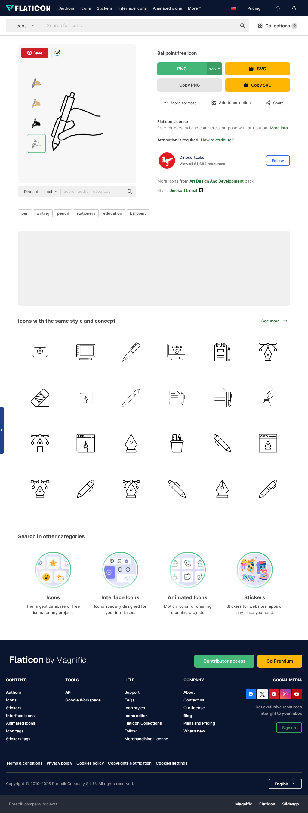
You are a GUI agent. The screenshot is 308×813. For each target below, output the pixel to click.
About (189, 692)
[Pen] (268, 352)
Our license (194, 707)
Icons (85, 8)
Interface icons (132, 8)
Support (132, 692)
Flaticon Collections (143, 723)
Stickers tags (18, 738)
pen (25, 213)
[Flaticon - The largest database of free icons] (28, 8)
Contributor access (224, 661)
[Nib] (222, 489)
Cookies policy (90, 763)
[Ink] (268, 397)
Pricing (254, 8)
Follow (131, 731)
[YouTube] (297, 694)
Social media (287, 679)
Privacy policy (59, 763)
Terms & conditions (24, 763)
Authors (66, 8)
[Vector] (131, 489)
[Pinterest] (274, 694)
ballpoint (138, 213)
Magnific (243, 804)
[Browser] (86, 443)
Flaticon (267, 804)
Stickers (104, 8)
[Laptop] (40, 352)
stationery (85, 213)
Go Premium (279, 661)
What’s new (194, 731)
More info (279, 127)
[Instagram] (285, 694)
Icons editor (136, 715)
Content (16, 679)
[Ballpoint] (131, 352)
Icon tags (14, 731)
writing (42, 213)
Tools (72, 679)
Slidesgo (290, 804)
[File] (222, 397)
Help (129, 679)
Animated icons (167, 8)
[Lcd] (177, 352)
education (112, 213)
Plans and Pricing (199, 723)
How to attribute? (217, 139)
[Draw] (86, 352)
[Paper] (177, 397)
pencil (63, 213)
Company (193, 679)
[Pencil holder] (177, 443)
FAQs (129, 700)
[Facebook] (251, 694)
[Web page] (86, 397)
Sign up (289, 727)
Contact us (193, 700)
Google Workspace (83, 700)
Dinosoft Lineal (183, 190)
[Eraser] (40, 397)
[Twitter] (262, 694)
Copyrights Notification (130, 763)
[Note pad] (222, 352)
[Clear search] (229, 25)
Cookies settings (171, 763)
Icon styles (135, 707)
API (68, 692)
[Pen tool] (40, 489)
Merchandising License (146, 738)
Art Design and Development (216, 181)
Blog (187, 715)
